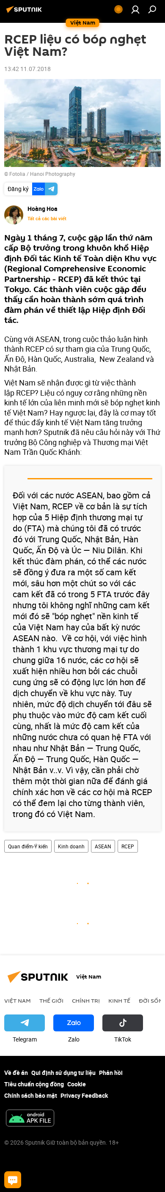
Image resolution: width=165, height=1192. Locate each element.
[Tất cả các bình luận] (12, 1179)
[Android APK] (30, 1119)
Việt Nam (17, 1000)
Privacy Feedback (84, 1095)
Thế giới (51, 1000)
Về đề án (16, 1073)
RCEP (127, 846)
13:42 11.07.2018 (27, 69)
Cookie (76, 1084)
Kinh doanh (71, 846)
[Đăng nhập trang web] (135, 9)
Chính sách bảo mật (30, 1095)
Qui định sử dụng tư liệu (63, 1073)
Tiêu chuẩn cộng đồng (34, 1084)
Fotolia (17, 173)
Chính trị (86, 1000)
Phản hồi (111, 1073)
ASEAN (103, 846)
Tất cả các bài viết (47, 218)
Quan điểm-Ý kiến (28, 846)
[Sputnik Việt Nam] (25, 12)
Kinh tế (119, 1000)
